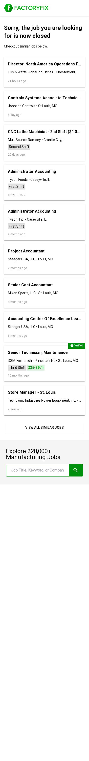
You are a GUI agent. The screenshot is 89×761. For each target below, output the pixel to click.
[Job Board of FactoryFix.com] (26, 8)
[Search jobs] (76, 470)
